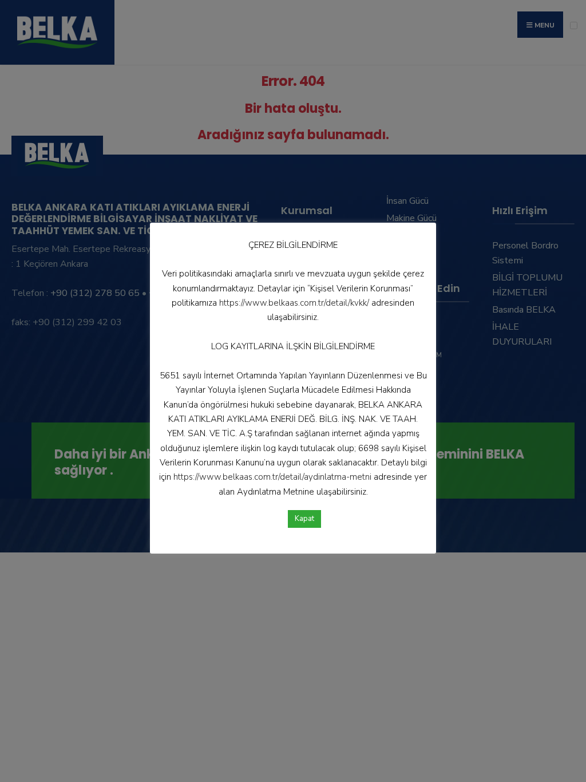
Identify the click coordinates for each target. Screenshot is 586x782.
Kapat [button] (304, 519)
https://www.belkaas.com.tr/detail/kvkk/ (294, 303)
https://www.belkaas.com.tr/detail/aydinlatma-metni (272, 477)
